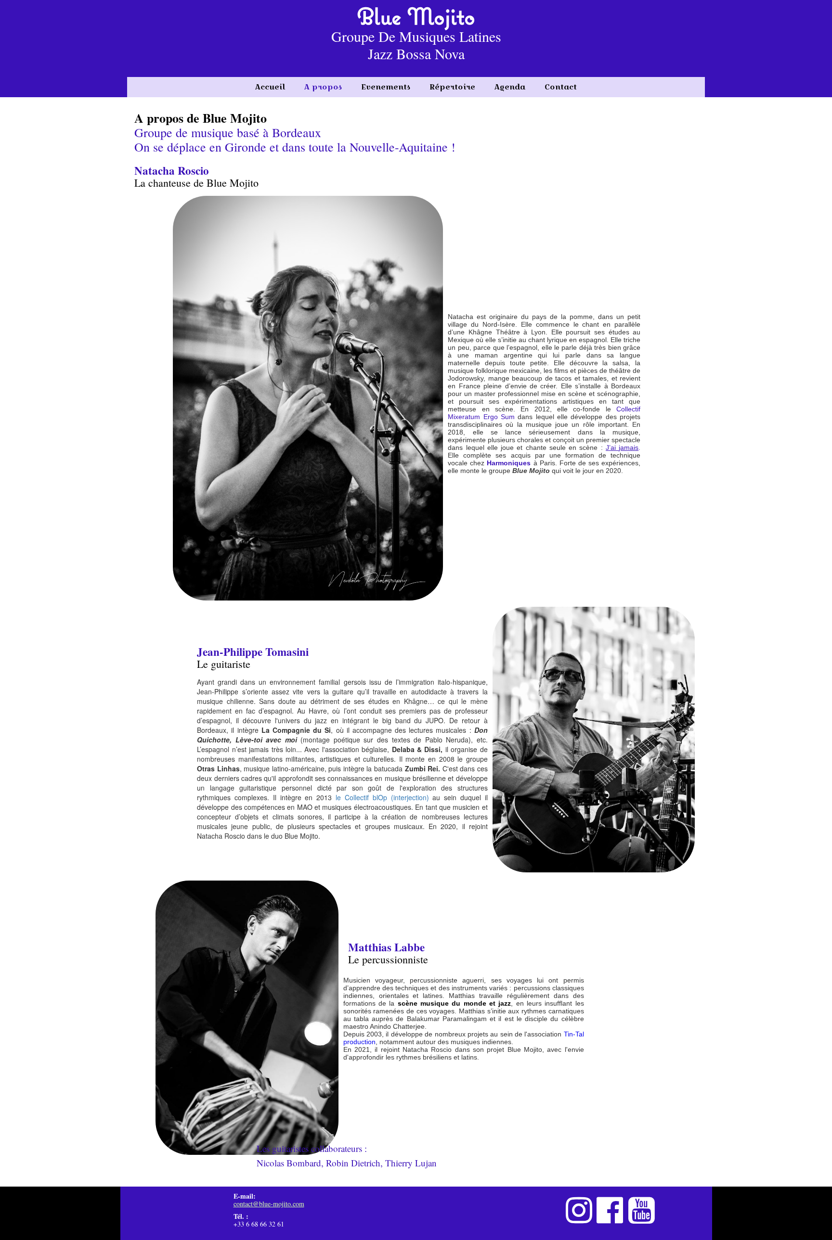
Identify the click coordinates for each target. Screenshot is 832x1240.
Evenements (385, 86)
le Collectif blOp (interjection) (382, 797)
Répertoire (452, 86)
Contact (561, 86)
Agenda (509, 86)
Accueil (270, 86)
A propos (323, 86)
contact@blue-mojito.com (269, 1203)
